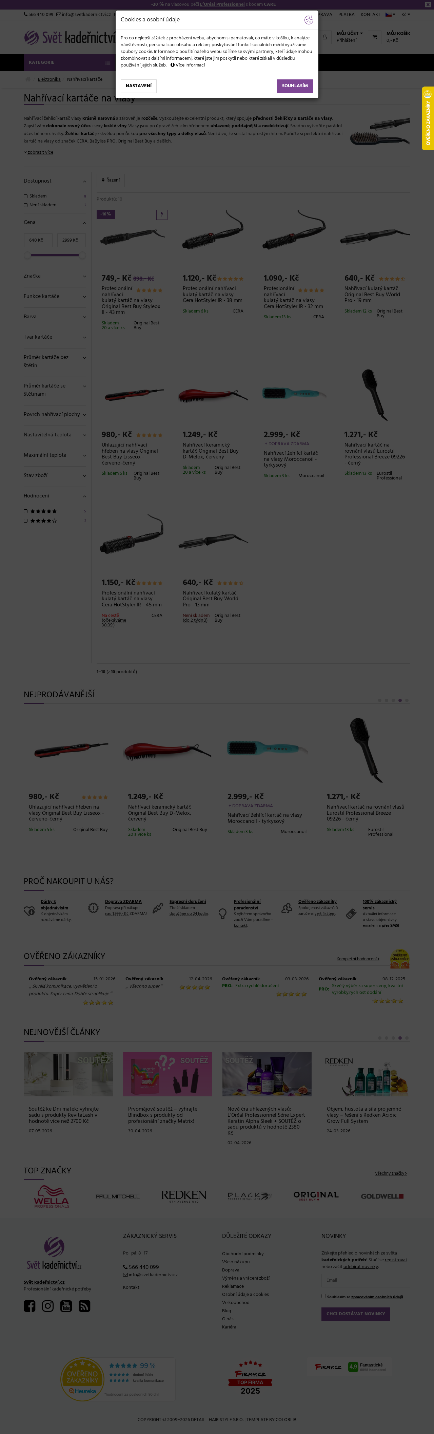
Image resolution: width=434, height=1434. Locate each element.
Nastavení (139, 86)
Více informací (190, 65)
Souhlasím (295, 86)
